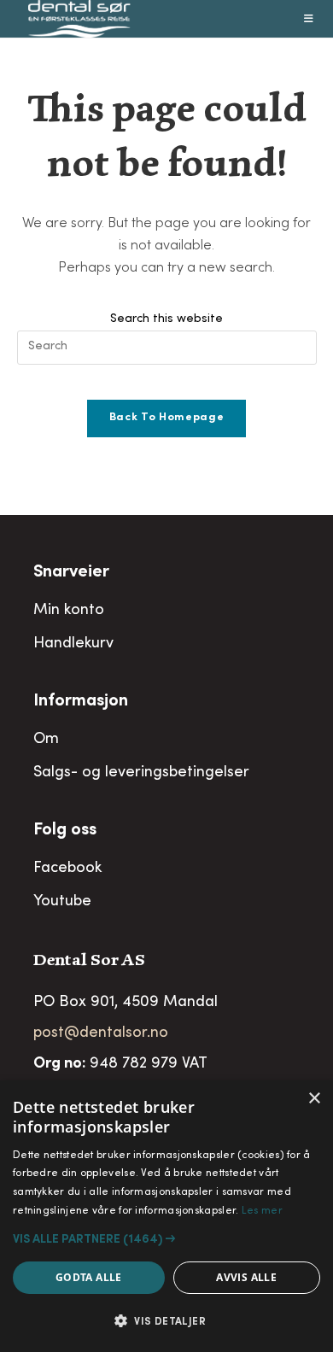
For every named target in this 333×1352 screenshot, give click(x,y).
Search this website (166, 319)
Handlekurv (73, 644)
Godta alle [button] (89, 1277)
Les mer (262, 1211)
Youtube (62, 902)
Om (46, 739)
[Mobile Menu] (309, 19)
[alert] (166, 1216)
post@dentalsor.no (100, 1033)
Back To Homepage (166, 418)
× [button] (313, 1098)
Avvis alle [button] (246, 1277)
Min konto (68, 610)
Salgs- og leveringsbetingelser (141, 773)
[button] (166, 1239)
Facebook (67, 868)
